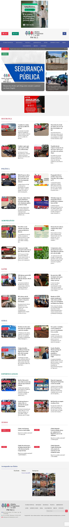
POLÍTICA (27, 42)
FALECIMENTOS (27, 46)
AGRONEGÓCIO (37, 42)
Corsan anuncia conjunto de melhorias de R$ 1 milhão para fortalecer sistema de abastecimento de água (56, 67)
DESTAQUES (5, 53)
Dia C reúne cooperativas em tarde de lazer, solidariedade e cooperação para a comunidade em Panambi (56, 88)
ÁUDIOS (4, 429)
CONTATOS (43, 46)
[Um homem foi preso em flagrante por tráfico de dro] (44, 492)
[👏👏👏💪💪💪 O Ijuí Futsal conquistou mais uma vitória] (51, 492)
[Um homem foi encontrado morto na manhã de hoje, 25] (44, 477)
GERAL (64, 42)
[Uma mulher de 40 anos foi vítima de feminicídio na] (44, 484)
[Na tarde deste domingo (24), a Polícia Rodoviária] (36, 492)
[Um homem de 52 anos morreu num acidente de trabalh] (36, 484)
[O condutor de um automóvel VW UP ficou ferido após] (51, 477)
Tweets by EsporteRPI (26, 473)
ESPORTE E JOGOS (54, 42)
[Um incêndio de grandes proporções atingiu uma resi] (51, 484)
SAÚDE (45, 42)
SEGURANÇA (19, 42)
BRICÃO (36, 46)
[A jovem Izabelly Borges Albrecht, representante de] (36, 477)
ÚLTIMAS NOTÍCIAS (8, 42)
